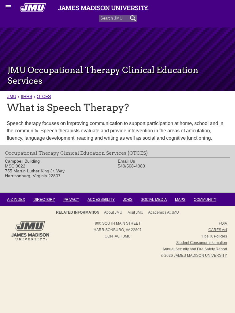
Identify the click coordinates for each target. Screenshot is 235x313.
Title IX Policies (214, 236)
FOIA (223, 223)
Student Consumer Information (201, 243)
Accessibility (101, 199)
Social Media (154, 199)
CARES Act (217, 230)
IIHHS (26, 96)
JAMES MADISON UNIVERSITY (200, 255)
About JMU (113, 212)
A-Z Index (16, 199)
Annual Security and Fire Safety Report (194, 249)
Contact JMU (118, 236)
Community (205, 199)
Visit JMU (136, 212)
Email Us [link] (126, 161)
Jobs (127, 199)
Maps (180, 199)
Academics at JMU (163, 212)
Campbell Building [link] (22, 161)
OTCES (44, 96)
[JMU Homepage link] (30, 240)
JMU (11, 96)
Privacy (71, 199)
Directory (44, 199)
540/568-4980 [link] (131, 166)
